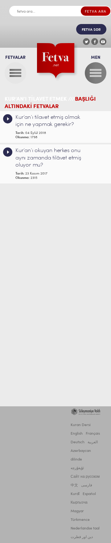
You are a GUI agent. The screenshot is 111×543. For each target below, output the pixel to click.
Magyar (77, 511)
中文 (74, 485)
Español (89, 494)
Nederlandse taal (85, 528)
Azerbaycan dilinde (81, 455)
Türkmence (80, 520)
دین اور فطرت (82, 537)
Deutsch (77, 442)
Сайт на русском (85, 477)
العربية (93, 442)
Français (93, 434)
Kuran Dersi (81, 425)
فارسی (86, 485)
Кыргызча (79, 503)
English (77, 434)
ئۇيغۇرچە (77, 468)
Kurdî (75, 494)
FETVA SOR (91, 30)
